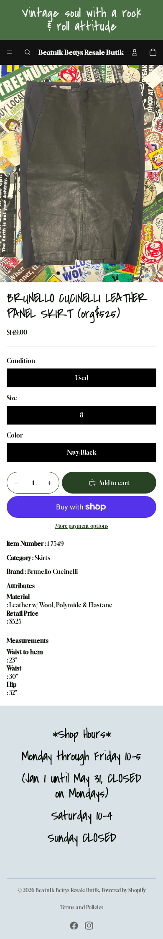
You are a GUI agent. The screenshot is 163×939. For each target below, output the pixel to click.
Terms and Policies (81, 907)
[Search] (27, 52)
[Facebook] (74, 926)
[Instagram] (89, 926)
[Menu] (9, 52)
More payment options (81, 526)
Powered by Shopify (123, 890)
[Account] (134, 52)
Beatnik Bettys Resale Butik (67, 890)
